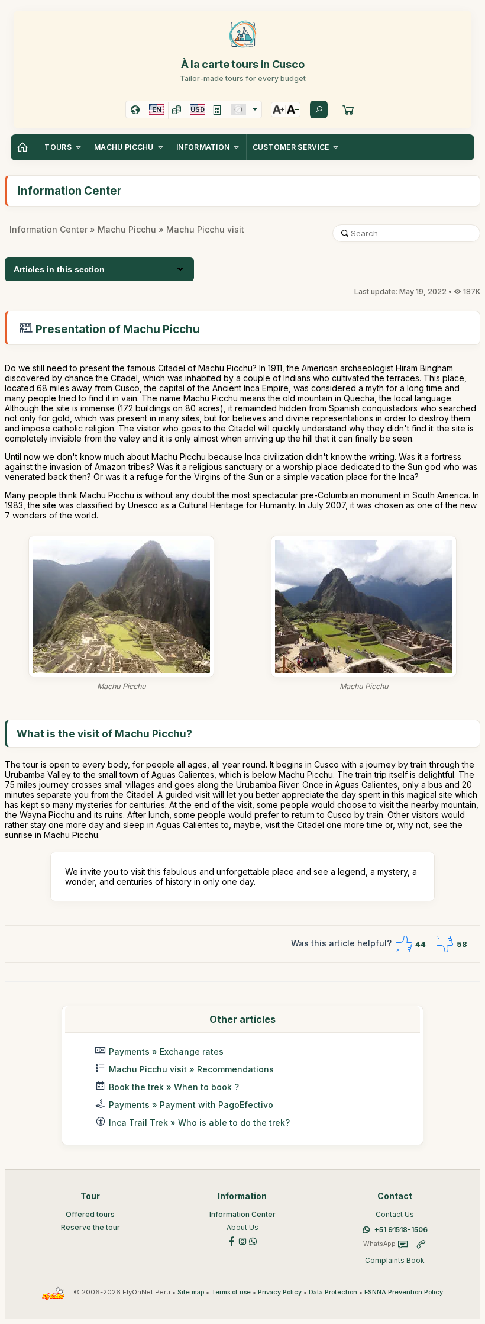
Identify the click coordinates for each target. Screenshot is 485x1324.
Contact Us (395, 1214)
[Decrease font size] (293, 109)
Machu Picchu (127, 229)
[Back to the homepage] (24, 147)
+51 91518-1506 (401, 1229)
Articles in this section (59, 269)
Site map (190, 1292)
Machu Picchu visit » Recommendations (191, 1069)
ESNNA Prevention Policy (403, 1292)
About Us (242, 1227)
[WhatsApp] (253, 1240)
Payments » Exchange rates (166, 1051)
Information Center (48, 229)
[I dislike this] (444, 944)
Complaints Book (395, 1260)
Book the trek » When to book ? (174, 1087)
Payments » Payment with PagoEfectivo (191, 1105)
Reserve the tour (90, 1227)
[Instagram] (242, 1240)
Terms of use (231, 1292)
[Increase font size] (278, 109)
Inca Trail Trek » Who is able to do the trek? (199, 1122)
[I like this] (403, 944)
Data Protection (333, 1292)
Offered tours (90, 1214)
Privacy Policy (280, 1292)
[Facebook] (232, 1240)
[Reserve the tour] (348, 109)
